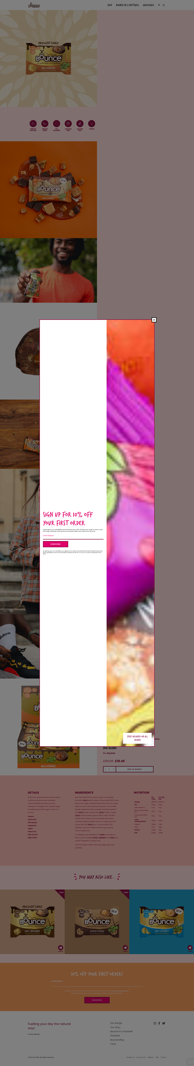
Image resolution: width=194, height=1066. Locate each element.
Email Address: (48, 535)
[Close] (154, 319)
